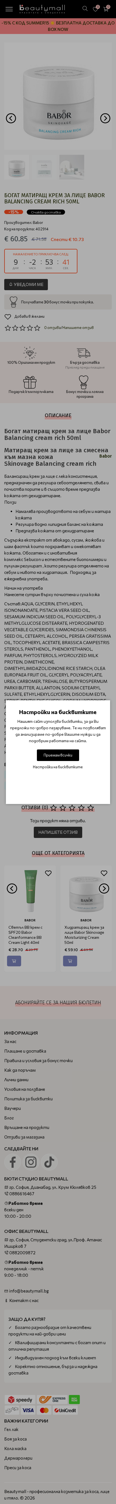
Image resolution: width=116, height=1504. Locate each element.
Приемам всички (58, 755)
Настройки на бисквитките (58, 767)
